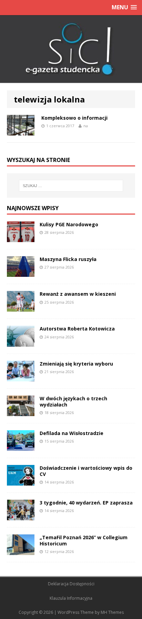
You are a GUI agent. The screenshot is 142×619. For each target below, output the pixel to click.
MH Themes (112, 612)
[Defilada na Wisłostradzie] (20, 446)
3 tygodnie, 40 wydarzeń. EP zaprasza (86, 502)
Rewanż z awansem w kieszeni (78, 294)
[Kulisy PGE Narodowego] (20, 238)
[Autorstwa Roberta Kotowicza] (20, 342)
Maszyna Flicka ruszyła (68, 259)
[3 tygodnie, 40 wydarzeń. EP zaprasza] (20, 516)
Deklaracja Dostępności (71, 584)
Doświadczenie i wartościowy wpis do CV (86, 471)
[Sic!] (71, 49)
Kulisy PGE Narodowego (69, 224)
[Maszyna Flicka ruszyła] (20, 273)
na (85, 125)
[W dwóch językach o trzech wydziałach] (20, 412)
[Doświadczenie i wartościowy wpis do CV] (20, 481)
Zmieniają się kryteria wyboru (76, 363)
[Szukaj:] (71, 186)
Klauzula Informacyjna (71, 598)
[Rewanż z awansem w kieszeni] (20, 307)
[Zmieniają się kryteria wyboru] (20, 377)
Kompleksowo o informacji (74, 118)
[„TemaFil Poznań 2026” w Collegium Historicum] (20, 551)
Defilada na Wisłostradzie (71, 433)
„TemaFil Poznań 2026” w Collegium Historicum (84, 540)
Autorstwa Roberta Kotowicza (77, 328)
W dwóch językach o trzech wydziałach (73, 401)
